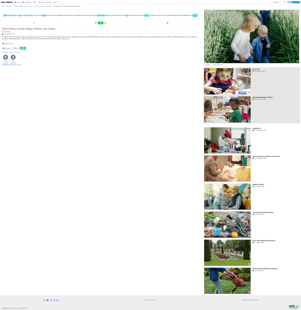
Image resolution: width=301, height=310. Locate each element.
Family (12, 52)
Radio (50, 2)
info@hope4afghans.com (250, 300)
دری (293, 2)
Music (42, 2)
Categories (5, 52)
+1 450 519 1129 (151, 300)
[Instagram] (51, 300)
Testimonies (27, 2)
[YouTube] (47, 300)
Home (18, 2)
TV (36, 2)
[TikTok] (57, 300)
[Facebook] (44, 300)
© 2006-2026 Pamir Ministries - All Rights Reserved (14, 308)
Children (18, 52)
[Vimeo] (54, 300)
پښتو (298, 2)
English (289, 2)
